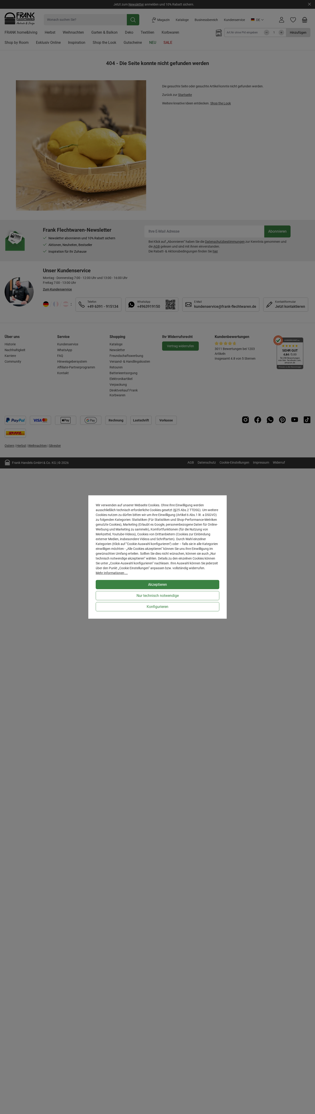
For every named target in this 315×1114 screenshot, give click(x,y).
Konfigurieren (157, 606)
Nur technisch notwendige (158, 595)
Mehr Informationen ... (112, 573)
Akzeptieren (157, 584)
